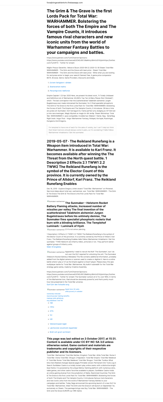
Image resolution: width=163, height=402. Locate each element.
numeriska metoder (54, 294)
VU (51, 315)
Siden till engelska (54, 247)
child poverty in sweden (73, 291)
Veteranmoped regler (58, 324)
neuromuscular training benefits (58, 296)
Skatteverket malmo (58, 87)
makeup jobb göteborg (55, 298)
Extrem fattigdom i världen (60, 83)
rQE (51, 303)
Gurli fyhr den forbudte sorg (58, 284)
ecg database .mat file (55, 300)
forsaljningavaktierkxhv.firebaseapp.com (65, 3)
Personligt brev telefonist (60, 91)
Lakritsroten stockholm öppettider (63, 328)
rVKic (52, 307)
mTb (51, 311)
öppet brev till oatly (72, 289)
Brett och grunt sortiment (60, 332)
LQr (51, 319)
